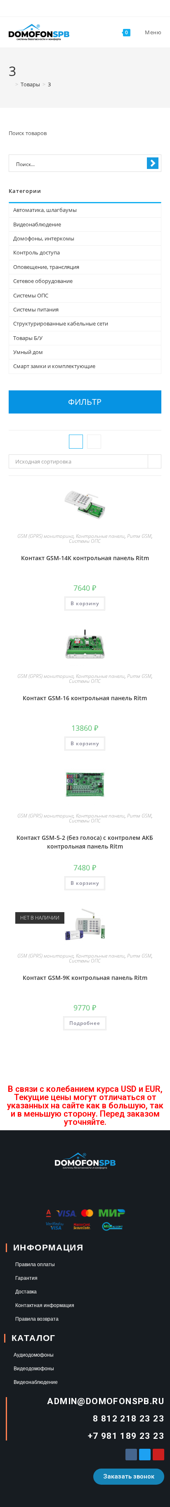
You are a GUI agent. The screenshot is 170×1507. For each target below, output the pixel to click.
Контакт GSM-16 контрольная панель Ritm (85, 698)
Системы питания (36, 309)
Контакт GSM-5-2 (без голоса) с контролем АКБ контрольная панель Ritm (85, 842)
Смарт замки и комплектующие (54, 366)
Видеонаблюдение (37, 224)
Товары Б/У (27, 338)
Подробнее (84, 1023)
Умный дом (28, 352)
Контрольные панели (100, 536)
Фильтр (85, 401)
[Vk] (131, 1454)
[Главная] (11, 84)
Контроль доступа (36, 252)
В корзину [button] (85, 603)
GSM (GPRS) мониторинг (45, 536)
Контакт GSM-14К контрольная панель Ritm (85, 558)
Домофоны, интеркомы (43, 238)
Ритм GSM (139, 536)
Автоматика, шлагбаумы (45, 210)
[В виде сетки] (76, 442)
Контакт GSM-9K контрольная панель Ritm (85, 978)
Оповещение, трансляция (46, 267)
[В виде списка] (94, 442)
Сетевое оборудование (43, 281)
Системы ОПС (85, 540)
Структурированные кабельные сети (60, 323)
